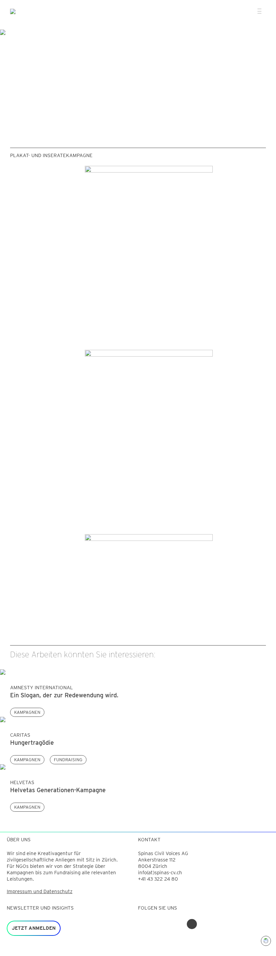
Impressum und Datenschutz (39, 891)
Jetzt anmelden (34, 928)
